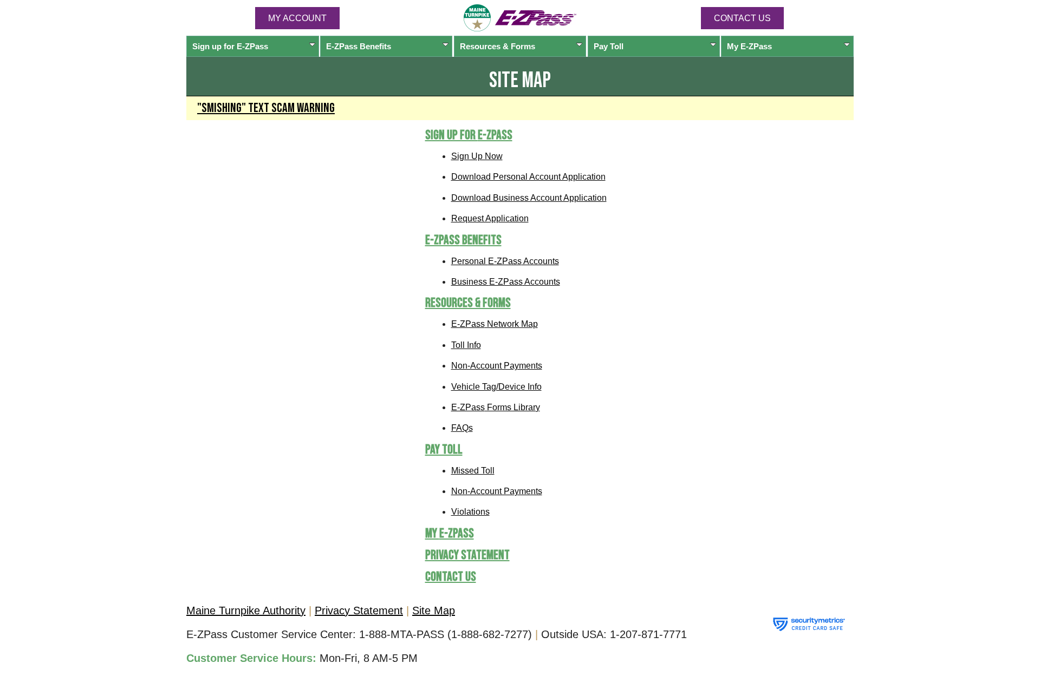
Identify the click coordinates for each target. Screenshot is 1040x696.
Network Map (494, 324)
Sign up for (230, 46)
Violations (470, 511)
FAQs (462, 427)
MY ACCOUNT (297, 18)
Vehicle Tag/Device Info (496, 386)
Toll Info (466, 345)
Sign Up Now (477, 156)
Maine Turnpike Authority (246, 610)
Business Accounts (505, 281)
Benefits (358, 46)
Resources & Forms (497, 46)
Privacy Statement (467, 555)
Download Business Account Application (529, 197)
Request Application (490, 218)
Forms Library (495, 407)
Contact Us (742, 18)
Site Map (433, 610)
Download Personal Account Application (528, 176)
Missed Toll (473, 470)
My (749, 46)
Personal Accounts (505, 261)
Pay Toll (608, 46)
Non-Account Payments (496, 365)
